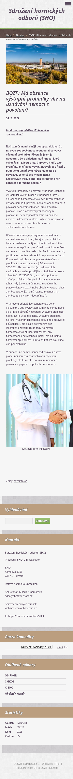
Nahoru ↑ (54, 767)
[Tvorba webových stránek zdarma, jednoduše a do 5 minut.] (39, 764)
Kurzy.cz (24, 646)
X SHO (9, 687)
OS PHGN (11, 675)
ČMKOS (10, 681)
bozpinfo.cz (20, 480)
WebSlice (47, 763)
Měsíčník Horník (15, 693)
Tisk (57, 763)
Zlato (58, 646)
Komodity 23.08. (40, 646)
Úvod (8, 35)
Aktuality (20, 35)
